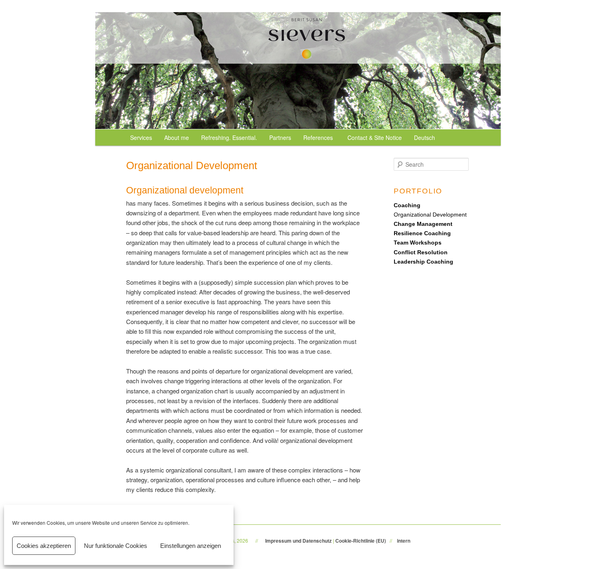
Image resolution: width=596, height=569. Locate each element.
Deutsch (424, 137)
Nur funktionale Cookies (115, 545)
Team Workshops (418, 242)
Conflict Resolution (421, 252)
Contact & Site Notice (374, 137)
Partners (280, 137)
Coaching (407, 205)
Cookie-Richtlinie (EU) (360, 540)
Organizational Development (430, 214)
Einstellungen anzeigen (190, 545)
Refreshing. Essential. (229, 137)
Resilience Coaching (422, 233)
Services (141, 137)
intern (403, 540)
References (318, 137)
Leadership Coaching (423, 261)
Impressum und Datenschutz (298, 540)
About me (176, 137)
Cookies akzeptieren (44, 545)
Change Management (423, 224)
